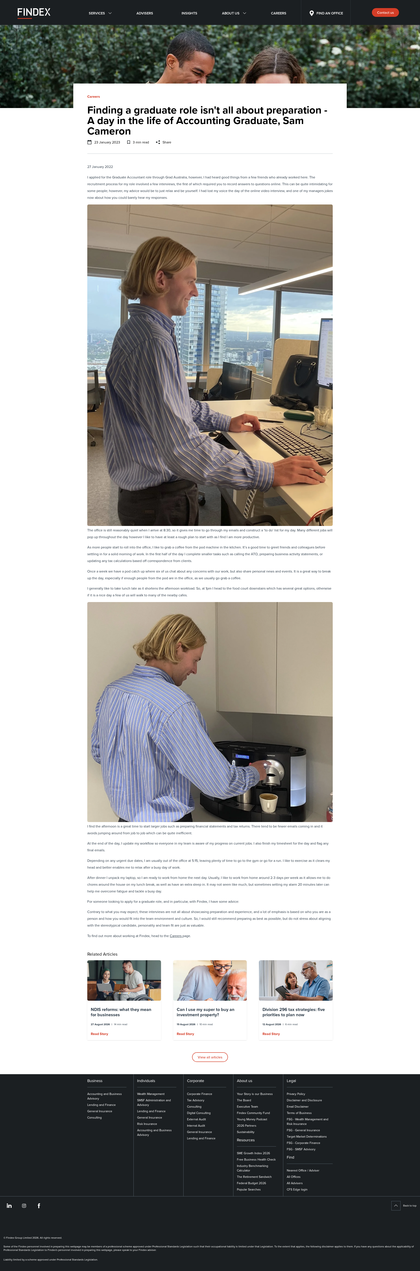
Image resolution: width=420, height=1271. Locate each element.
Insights (189, 13)
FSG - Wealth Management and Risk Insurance (307, 1121)
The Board (244, 1100)
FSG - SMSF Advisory (301, 1149)
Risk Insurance (147, 1124)
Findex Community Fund (253, 1113)
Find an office (330, 13)
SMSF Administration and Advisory (154, 1102)
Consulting (94, 1117)
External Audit (196, 1119)
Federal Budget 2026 (251, 1183)
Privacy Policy (296, 1094)
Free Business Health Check (256, 1159)
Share (167, 142)
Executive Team (247, 1106)
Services (97, 13)
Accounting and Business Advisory (104, 1096)
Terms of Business (299, 1113)
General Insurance (99, 1111)
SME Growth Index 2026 (253, 1153)
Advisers (144, 13)
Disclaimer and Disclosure (304, 1100)
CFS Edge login (297, 1189)
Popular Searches (249, 1189)
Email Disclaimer (298, 1106)
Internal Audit (196, 1125)
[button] (124, 1000)
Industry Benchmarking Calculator (252, 1168)
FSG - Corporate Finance (303, 1143)
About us (231, 13)
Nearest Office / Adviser (303, 1170)
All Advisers (295, 1183)
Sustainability (245, 1132)
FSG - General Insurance (303, 1130)
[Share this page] (158, 142)
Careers (278, 13)
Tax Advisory (195, 1100)
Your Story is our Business (255, 1094)
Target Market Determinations (307, 1136)
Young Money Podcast (252, 1119)
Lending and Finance (101, 1105)
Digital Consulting (199, 1113)
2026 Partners (246, 1125)
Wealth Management (150, 1094)
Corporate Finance (199, 1094)
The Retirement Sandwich (254, 1177)
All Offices (294, 1177)
